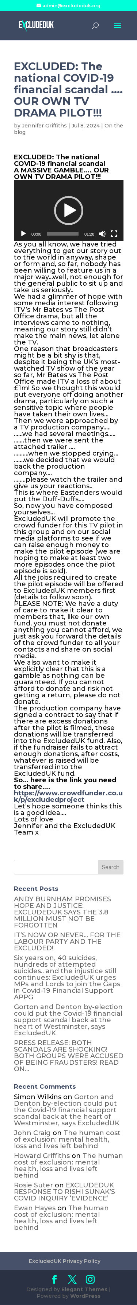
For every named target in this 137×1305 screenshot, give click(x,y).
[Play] (23, 233)
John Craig (32, 1133)
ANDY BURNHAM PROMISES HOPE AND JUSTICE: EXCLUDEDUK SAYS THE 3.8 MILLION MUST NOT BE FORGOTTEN (62, 912)
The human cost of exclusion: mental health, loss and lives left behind (67, 1139)
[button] (68, 210)
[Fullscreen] (114, 233)
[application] (68, 210)
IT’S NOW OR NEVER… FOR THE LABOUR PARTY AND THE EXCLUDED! (67, 941)
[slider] (63, 234)
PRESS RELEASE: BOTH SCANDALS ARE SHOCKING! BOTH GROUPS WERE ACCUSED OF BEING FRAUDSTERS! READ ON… (68, 1056)
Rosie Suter (33, 1185)
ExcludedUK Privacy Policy (64, 1261)
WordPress (85, 1296)
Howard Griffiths (42, 1156)
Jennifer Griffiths (44, 125)
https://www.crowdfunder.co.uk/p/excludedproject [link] (68, 796)
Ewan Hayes (35, 1208)
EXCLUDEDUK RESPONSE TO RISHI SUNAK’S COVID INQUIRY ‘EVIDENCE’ (64, 1191)
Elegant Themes (84, 1289)
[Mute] (102, 233)
